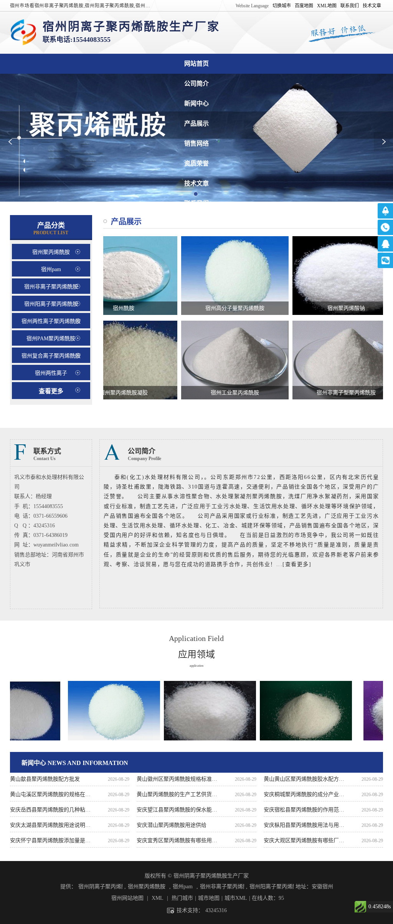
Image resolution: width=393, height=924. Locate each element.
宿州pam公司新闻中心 (196, 103)
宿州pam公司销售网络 (196, 143)
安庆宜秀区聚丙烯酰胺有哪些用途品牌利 (177, 840)
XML (157, 898)
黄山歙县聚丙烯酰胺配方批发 (45, 779)
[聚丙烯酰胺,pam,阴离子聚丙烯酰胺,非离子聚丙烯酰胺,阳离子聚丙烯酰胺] (23, 32)
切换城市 (281, 5)
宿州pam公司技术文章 (196, 183)
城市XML (236, 898)
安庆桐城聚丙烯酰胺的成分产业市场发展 (304, 794)
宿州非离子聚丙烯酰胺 (222, 886)
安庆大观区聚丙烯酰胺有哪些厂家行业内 (304, 840)
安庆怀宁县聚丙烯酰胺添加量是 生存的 (50, 840)
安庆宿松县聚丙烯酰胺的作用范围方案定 (304, 810)
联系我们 (349, 5)
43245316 (216, 910)
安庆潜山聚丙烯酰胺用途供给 (171, 825)
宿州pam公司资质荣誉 (196, 163)
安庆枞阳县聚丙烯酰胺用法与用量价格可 (304, 825)
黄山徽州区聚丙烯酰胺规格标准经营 (177, 779)
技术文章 (372, 5)
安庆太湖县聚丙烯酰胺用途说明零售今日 (50, 825)
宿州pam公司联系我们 (196, 203)
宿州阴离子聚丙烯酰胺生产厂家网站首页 (196, 63)
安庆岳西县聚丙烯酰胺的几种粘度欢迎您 (50, 810)
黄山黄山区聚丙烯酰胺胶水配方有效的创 (304, 779)
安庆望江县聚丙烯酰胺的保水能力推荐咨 (177, 810)
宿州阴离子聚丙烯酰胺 (100, 886)
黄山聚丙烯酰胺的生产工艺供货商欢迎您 (177, 794)
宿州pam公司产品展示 (196, 123)
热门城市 (182, 898)
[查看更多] (296, 564)
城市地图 (209, 898)
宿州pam (183, 886)
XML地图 (327, 5)
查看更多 (51, 391)
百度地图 (304, 5)
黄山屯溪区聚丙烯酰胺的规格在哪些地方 (50, 794)
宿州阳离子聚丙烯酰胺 (271, 886)
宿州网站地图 (127, 898)
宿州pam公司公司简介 (196, 83)
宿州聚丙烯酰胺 (146, 886)
